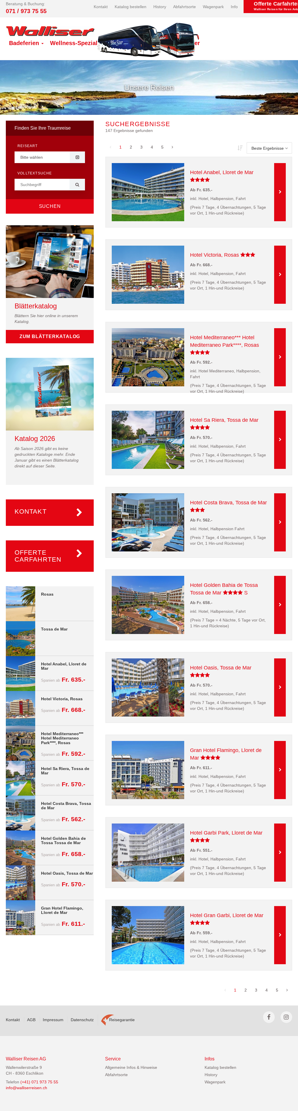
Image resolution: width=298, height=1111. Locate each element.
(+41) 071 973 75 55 (39, 1082)
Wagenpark (213, 6)
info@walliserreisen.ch (26, 1087)
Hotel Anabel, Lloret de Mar (221, 172)
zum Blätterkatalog (49, 336)
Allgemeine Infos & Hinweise (131, 1067)
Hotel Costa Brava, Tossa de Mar (228, 503)
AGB (31, 1019)
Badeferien (25, 43)
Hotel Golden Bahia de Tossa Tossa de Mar (224, 589)
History (159, 6)
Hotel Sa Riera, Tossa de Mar (224, 420)
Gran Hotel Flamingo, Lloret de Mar (226, 754)
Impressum (53, 1019)
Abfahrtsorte (184, 6)
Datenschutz (82, 1019)
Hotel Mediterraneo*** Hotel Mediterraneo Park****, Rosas (224, 341)
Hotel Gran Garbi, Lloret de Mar (226, 915)
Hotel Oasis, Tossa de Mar (220, 668)
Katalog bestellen (130, 6)
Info (234, 6)
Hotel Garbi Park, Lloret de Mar (226, 833)
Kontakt (101, 6)
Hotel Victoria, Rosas (227, 254)
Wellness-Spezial (74, 43)
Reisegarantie (122, 1019)
